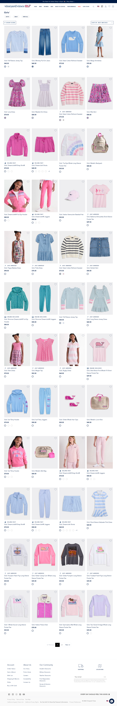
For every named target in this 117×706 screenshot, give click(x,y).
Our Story (86, 6)
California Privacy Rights (32, 702)
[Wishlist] (109, 6)
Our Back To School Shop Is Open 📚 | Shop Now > (58, 1)
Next (66, 645)
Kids (52, 6)
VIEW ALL (25, 17)
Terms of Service (94, 680)
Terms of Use (20, 699)
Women (46, 6)
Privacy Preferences (75, 702)
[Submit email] (104, 677)
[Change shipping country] (107, 701)
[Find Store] (102, 6)
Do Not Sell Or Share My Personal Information (54, 702)
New (35, 6)
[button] (111, 701)
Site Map (27, 699)
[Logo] (18, 6)
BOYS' (7, 17)
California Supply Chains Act (15, 702)
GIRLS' (16, 17)
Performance (71, 6)
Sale (79, 6)
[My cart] (113, 6)
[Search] (93, 6)
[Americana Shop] (98, 6)
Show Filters (10, 22)
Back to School (60, 6)
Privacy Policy (101, 680)
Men (40, 6)
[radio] (5, 66)
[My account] (106, 6)
